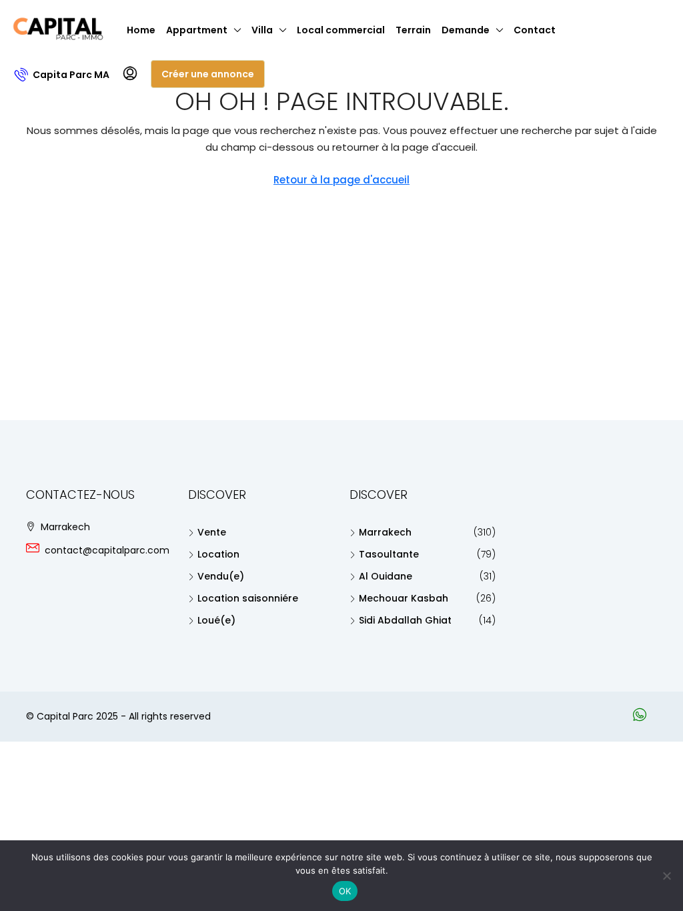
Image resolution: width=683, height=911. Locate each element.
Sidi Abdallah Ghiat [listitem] (405, 620)
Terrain (413, 30)
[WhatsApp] (642, 717)
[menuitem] (62, 74)
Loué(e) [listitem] (216, 620)
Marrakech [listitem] (385, 532)
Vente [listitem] (211, 532)
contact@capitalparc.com (107, 550)
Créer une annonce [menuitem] (207, 74)
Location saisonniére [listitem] (247, 598)
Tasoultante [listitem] (389, 554)
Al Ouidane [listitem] (385, 576)
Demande (466, 30)
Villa (262, 30)
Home (141, 30)
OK (345, 891)
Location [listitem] (218, 554)
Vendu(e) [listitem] (220, 576)
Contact (535, 30)
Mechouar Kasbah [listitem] (403, 598)
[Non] (666, 875)
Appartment (196, 30)
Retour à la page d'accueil (341, 180)
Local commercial (341, 30)
